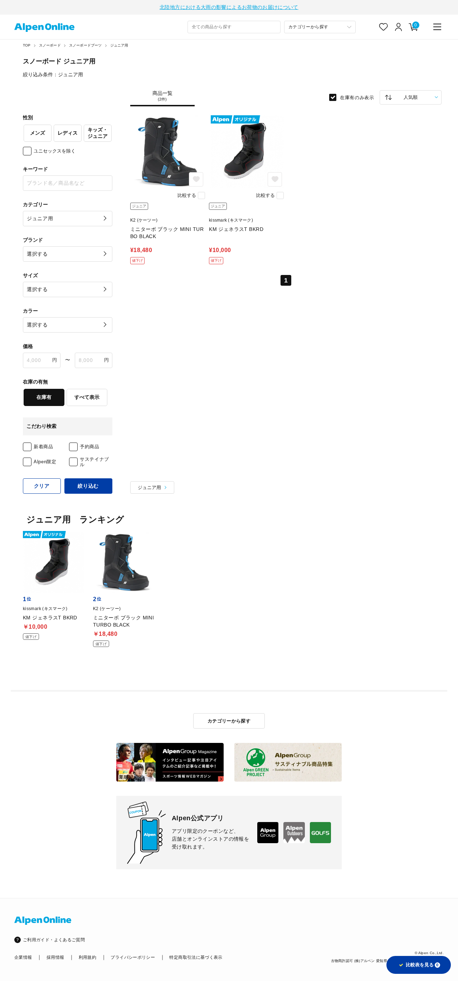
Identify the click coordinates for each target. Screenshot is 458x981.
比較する (186, 195)
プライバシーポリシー (133, 957)
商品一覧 (162, 96)
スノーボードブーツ (85, 45)
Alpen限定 (45, 461)
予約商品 (89, 446)
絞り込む (88, 486)
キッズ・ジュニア (98, 133)
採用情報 (55, 957)
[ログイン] (398, 26)
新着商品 (43, 446)
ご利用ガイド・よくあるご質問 (54, 939)
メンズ (37, 133)
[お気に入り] (383, 26)
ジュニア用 (119, 45)
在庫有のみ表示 (357, 97)
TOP (27, 45)
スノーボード (50, 45)
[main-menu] (437, 26)
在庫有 (44, 397)
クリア (42, 486)
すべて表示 (86, 397)
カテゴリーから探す (229, 721)
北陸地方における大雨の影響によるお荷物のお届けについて (229, 7)
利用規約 (87, 957)
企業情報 (23, 957)
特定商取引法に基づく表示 (195, 957)
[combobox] (234, 27)
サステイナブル (94, 462)
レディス (68, 133)
